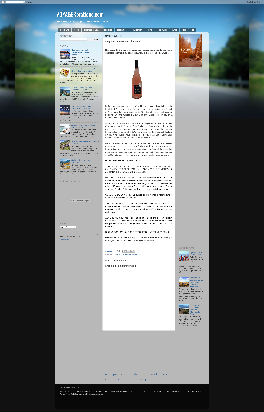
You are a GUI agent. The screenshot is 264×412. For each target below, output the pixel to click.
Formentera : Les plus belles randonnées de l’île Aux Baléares (196, 282)
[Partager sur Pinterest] (133, 251)
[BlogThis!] (125, 251)
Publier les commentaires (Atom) (131, 380)
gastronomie (138, 30)
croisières (107, 30)
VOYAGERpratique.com (80, 14)
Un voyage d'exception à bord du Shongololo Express (196, 309)
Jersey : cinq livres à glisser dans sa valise (83, 126)
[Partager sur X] (128, 251)
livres (174, 30)
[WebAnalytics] (184, 334)
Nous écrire (64, 239)
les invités (162, 30)
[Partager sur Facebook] (131, 251)
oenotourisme (131, 255)
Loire (116, 255)
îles (192, 30)
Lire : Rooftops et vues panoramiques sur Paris (81, 107)
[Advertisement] (139, 351)
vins (139, 255)
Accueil (138, 374)
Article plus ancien (162, 374)
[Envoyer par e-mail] (123, 251)
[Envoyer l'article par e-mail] (118, 251)
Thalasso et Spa (91, 30)
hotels (151, 30)
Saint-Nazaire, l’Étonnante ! (196, 253)
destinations (122, 30)
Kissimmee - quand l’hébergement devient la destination (82, 52)
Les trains (64, 30)
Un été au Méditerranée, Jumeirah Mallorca (81, 89)
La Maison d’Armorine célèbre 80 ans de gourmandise (84, 70)
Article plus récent (115, 374)
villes (184, 30)
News (76, 30)
